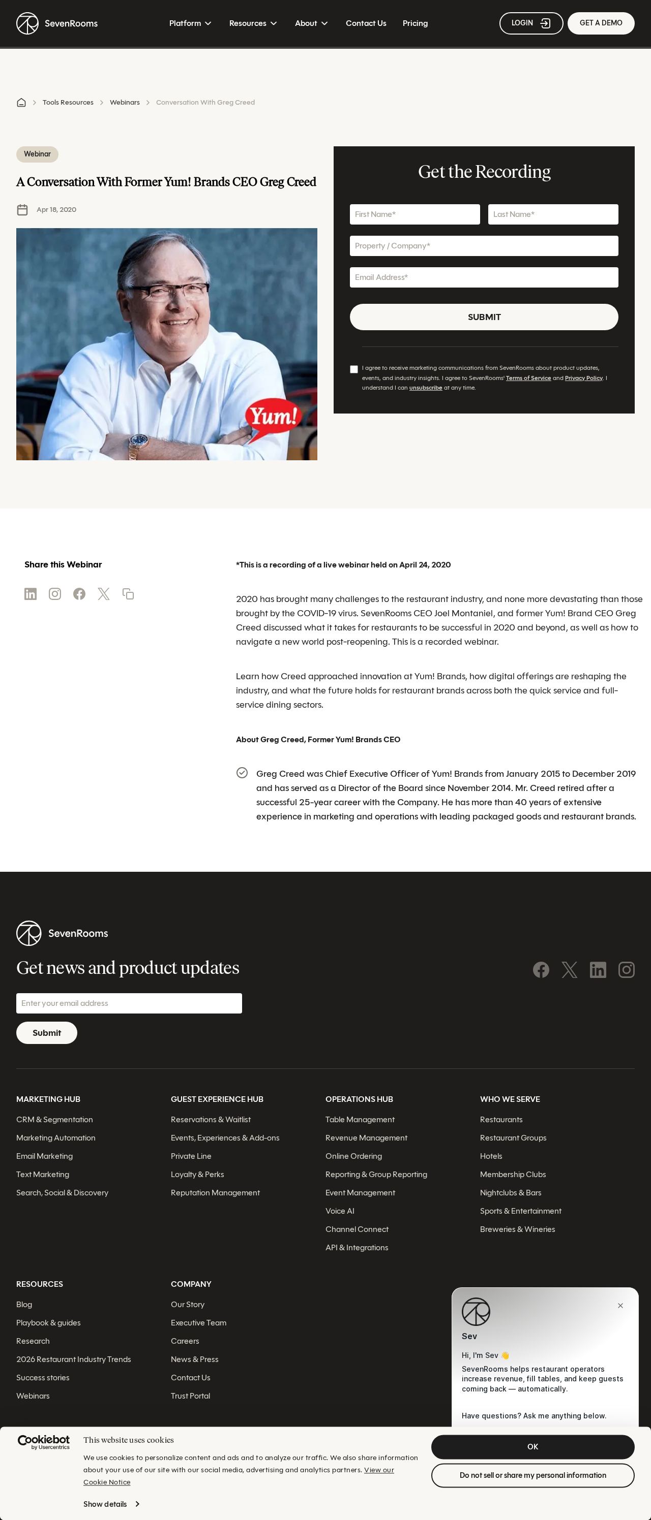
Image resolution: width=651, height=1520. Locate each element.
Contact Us (366, 23)
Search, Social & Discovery (62, 1192)
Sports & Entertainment (520, 1210)
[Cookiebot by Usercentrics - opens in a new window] (44, 1442)
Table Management (360, 1119)
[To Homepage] (57, 23)
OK (533, 1446)
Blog (24, 1304)
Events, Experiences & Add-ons (225, 1137)
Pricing (415, 23)
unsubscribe (425, 387)
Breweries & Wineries (517, 1228)
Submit (484, 317)
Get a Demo (601, 23)
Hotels (491, 1155)
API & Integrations (357, 1247)
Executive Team (198, 1322)
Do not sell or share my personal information (533, 1475)
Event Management (360, 1192)
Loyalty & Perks (197, 1174)
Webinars (125, 102)
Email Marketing (44, 1155)
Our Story (187, 1304)
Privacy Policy (584, 378)
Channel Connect (357, 1228)
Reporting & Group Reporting (376, 1174)
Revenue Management (366, 1137)
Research (33, 1340)
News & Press (195, 1359)
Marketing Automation (56, 1137)
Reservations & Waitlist (211, 1119)
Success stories (43, 1377)
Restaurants (501, 1119)
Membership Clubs (513, 1174)
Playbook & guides (48, 1322)
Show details (105, 1504)
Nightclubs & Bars (511, 1192)
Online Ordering (354, 1155)
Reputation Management (215, 1192)
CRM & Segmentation (54, 1119)
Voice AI (340, 1210)
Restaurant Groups (513, 1137)
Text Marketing (42, 1174)
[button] (128, 594)
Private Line (191, 1155)
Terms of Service (528, 378)
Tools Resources (68, 102)
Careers (185, 1340)
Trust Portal (190, 1395)
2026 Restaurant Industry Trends (73, 1359)
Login (522, 23)
